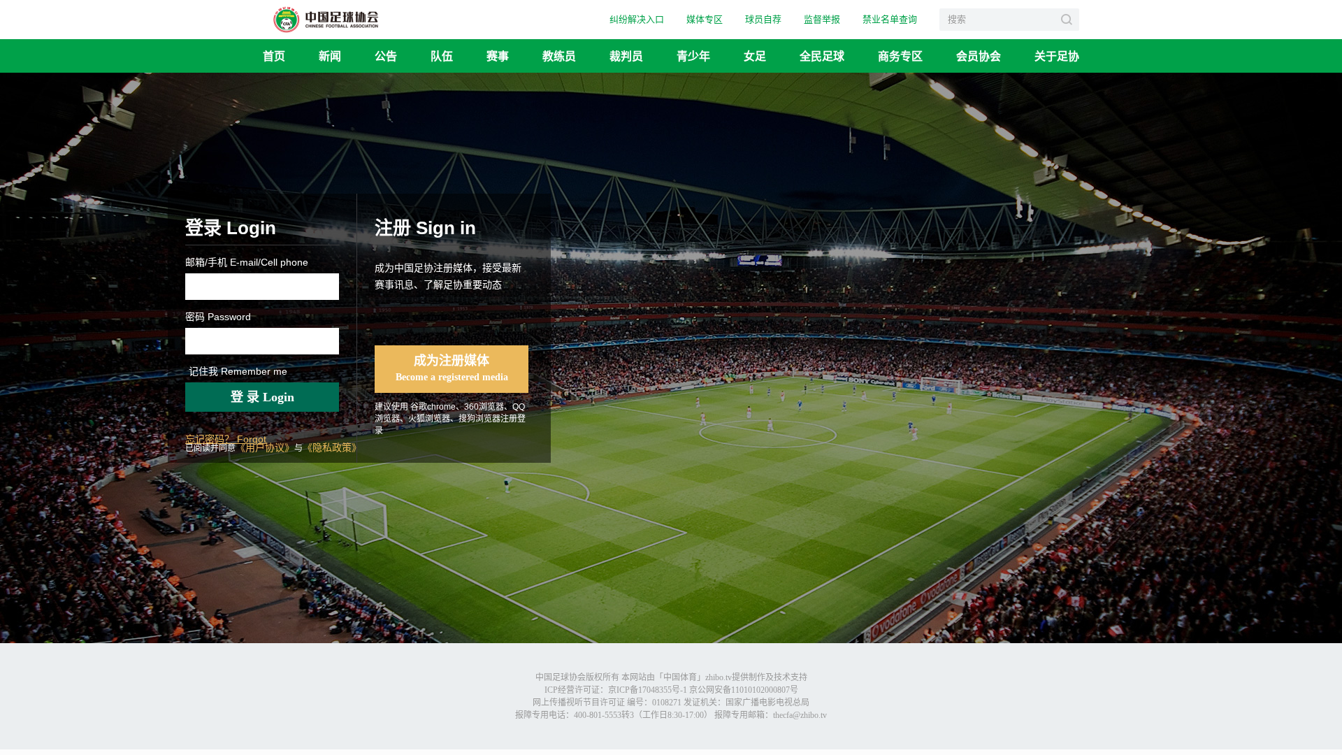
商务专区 (900, 56)
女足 (755, 56)
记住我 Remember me (238, 371)
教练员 (559, 56)
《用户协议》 (265, 447)
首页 (274, 56)
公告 (386, 56)
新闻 (330, 56)
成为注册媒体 (452, 368)
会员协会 (978, 56)
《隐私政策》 (332, 447)
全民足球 (822, 56)
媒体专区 (704, 19)
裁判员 (626, 56)
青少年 (693, 56)
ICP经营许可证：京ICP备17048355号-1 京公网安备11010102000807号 (671, 690)
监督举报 (822, 19)
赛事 (497, 56)
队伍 (442, 56)
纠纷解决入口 (636, 19)
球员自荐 (763, 19)
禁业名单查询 (890, 19)
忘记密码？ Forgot (225, 439)
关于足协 (1056, 56)
